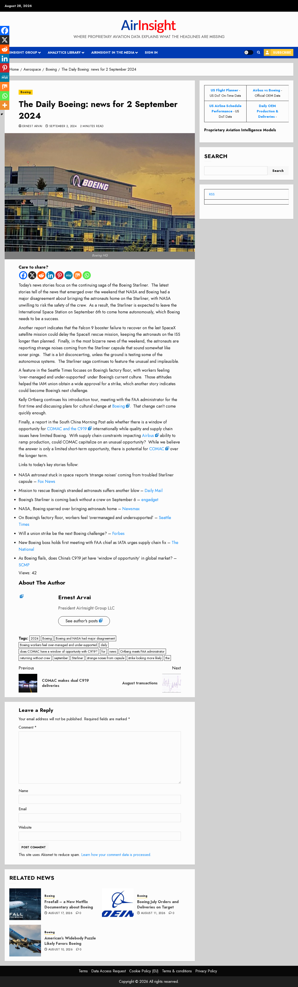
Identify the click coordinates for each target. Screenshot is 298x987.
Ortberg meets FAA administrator (142, 651)
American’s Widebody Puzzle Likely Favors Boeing (70, 940)
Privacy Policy (206, 971)
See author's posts (81, 621)
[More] (4, 105)
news (112, 651)
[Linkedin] (50, 275)
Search (215, 156)
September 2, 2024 (63, 126)
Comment (28, 727)
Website (25, 827)
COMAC (156, 449)
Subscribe (282, 52)
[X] (32, 275)
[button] (258, 52)
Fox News (46, 481)
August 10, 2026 (60, 950)
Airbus (148, 436)
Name (23, 790)
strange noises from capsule (105, 658)
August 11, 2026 (153, 913)
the (167, 658)
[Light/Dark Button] (248, 52)
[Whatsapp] (87, 275)
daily (104, 645)
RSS (212, 194)
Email (23, 809)
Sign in (151, 52)
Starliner (77, 658)
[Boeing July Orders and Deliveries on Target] (118, 904)
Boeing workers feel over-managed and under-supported (58, 645)
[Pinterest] (59, 275)
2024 (34, 638)
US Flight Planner (224, 90)
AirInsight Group (21, 52)
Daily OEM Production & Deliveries (267, 111)
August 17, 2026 (60, 913)
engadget (149, 500)
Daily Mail (154, 491)
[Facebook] (23, 275)
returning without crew (35, 658)
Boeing (25, 92)
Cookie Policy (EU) (144, 971)
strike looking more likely (145, 658)
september (61, 658)
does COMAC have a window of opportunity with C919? (59, 651)
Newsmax (131, 509)
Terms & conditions (177, 971)
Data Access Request (108, 971)
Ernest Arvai (32, 126)
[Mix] (78, 275)
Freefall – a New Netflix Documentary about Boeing (68, 904)
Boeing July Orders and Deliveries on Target (158, 904)
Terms (83, 971)
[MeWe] (68, 275)
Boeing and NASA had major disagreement (85, 638)
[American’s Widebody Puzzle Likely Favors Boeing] (25, 940)
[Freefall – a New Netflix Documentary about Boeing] (25, 904)
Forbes (118, 533)
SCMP (24, 565)
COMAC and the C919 (67, 429)
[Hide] (2, 114)
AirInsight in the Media (112, 52)
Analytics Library (64, 52)
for (103, 651)
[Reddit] (41, 275)
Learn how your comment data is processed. (116, 854)
